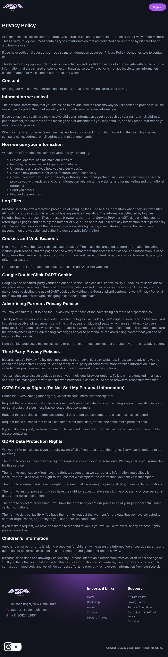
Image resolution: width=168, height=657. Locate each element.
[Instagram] (8, 646)
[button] (109, 7)
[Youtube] (16, 646)
